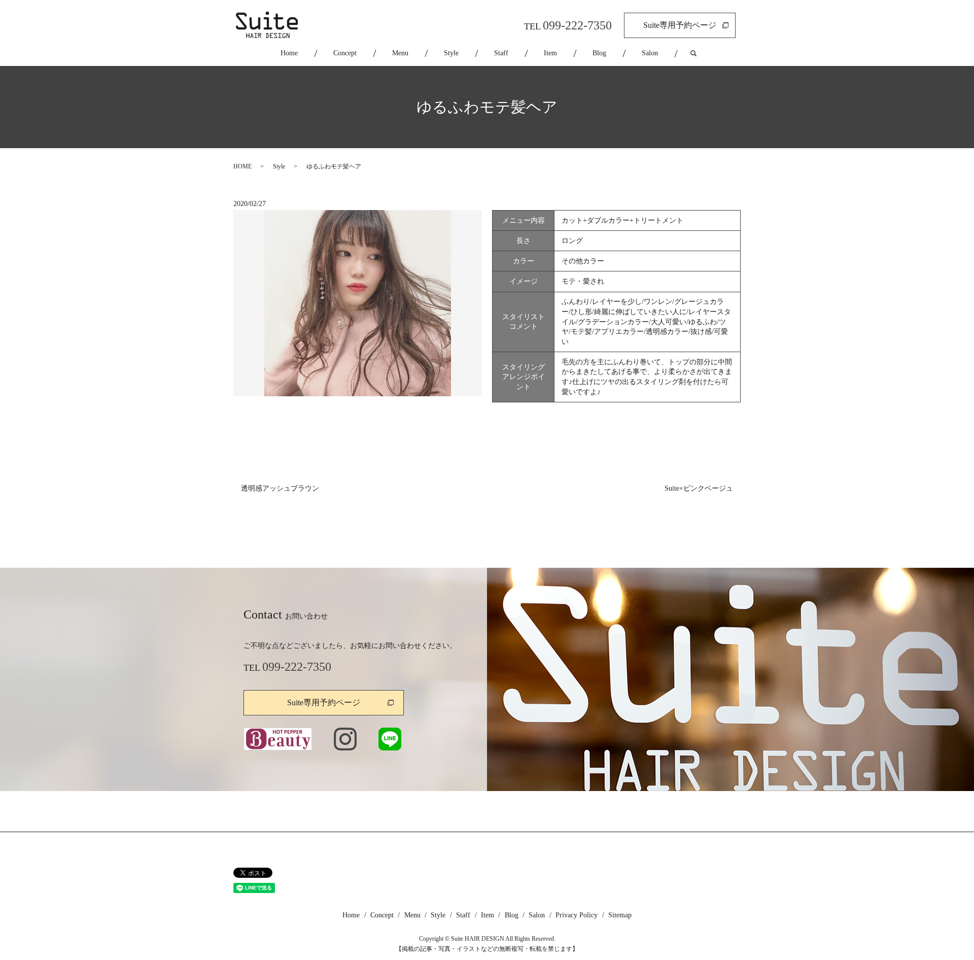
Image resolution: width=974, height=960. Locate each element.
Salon (650, 53)
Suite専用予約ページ (679, 25)
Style (451, 53)
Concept (345, 53)
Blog (599, 53)
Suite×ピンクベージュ (699, 488)
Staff (501, 53)
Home (289, 53)
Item (550, 53)
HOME (242, 166)
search (702, 53)
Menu (400, 53)
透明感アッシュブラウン (280, 488)
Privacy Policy (576, 915)
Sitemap (620, 915)
